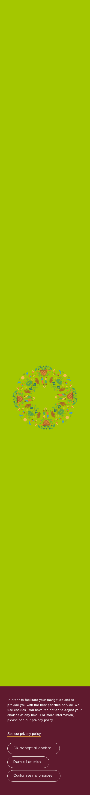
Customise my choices (32, 776)
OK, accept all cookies (32, 748)
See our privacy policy (24, 734)
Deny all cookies (27, 762)
